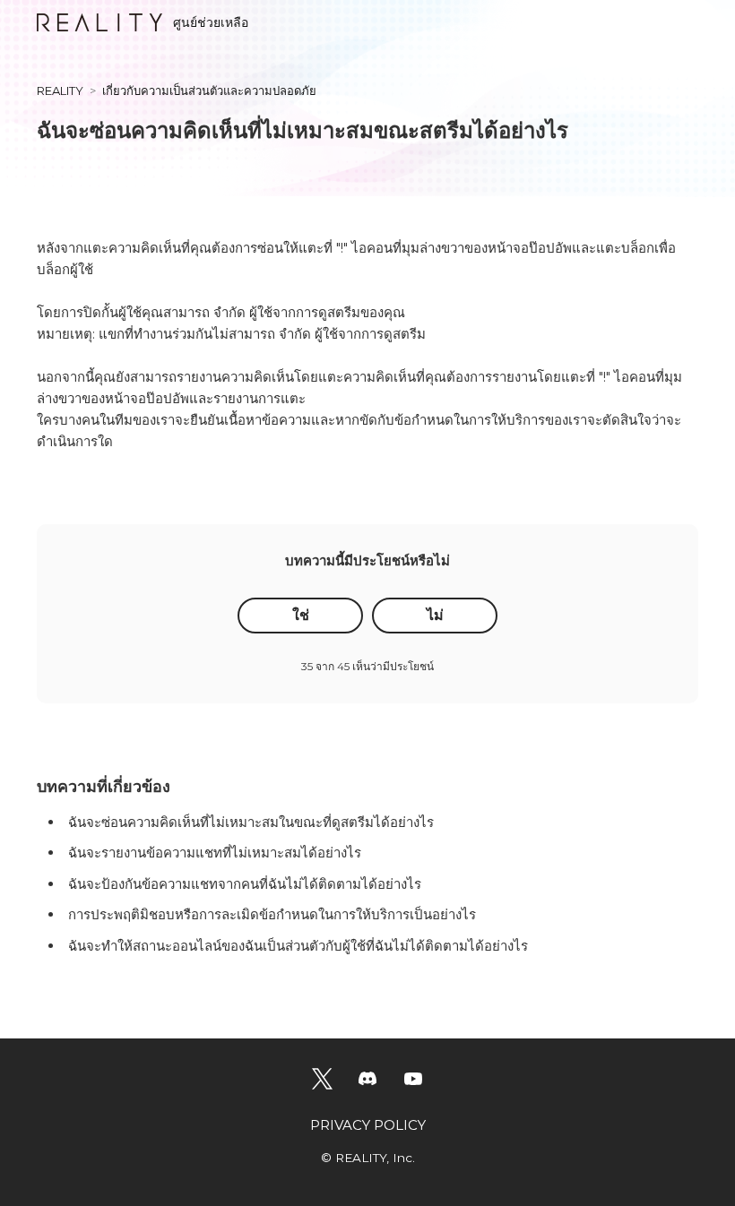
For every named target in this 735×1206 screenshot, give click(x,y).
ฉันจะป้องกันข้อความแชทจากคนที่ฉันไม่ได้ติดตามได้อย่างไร (244, 883)
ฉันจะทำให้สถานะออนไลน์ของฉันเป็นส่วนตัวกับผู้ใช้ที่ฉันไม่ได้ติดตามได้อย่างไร (298, 945)
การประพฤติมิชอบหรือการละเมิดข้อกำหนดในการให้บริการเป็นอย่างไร (272, 914)
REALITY (60, 90)
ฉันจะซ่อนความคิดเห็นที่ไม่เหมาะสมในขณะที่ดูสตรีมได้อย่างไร (251, 822)
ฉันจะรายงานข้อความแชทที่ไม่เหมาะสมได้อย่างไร (214, 852)
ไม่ (435, 615)
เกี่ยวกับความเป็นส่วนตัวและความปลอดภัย (209, 90)
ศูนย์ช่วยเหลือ (210, 22)
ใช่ (300, 615)
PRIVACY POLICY (368, 1124)
